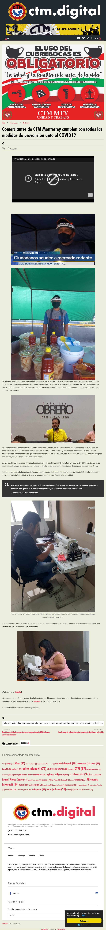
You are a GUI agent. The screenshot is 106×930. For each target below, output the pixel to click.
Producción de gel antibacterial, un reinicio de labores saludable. (81, 731)
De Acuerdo (84, 920)
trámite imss (78, 789)
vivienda (88, 789)
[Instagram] (88, 38)
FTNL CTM (4, 923)
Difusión (41, 855)
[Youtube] (78, 38)
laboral (46, 779)
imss (54, 774)
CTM (80, 768)
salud (8, 789)
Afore (19, 763)
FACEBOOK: (25, 742)
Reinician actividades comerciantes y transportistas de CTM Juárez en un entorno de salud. (26, 733)
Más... (84, 915)
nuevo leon (25, 784)
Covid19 (6, 768)
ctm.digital (18, 691)
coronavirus (83, 763)
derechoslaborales (93, 768)
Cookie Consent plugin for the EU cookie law (84, 925)
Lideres (72, 779)
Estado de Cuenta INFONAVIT (35, 774)
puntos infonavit (84, 784)
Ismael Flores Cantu (14, 779)
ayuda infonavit (65, 763)
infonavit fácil (95, 774)
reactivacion (94, 784)
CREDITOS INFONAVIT (57, 768)
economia (6, 774)
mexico (80, 779)
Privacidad (32, 855)
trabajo (70, 789)
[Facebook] (92, 38)
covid (95, 763)
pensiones (48, 784)
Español (16, 774)
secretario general (24, 789)
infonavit (81, 773)
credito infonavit (33, 768)
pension (37, 784)
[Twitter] (83, 38)
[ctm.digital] (53, 20)
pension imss (58, 784)
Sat (14, 789)
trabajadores (56, 789)
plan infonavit (71, 784)
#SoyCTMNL (8, 763)
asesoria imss (42, 763)
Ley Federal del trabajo (60, 779)
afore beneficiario (31, 763)
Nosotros (11, 855)
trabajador (39, 789)
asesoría (52, 763)
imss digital (65, 774)
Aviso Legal (21, 855)
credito (16, 768)
